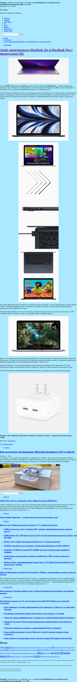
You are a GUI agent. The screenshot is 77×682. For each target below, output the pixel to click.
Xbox (6, 25)
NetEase (64, 647)
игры (37, 656)
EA (41, 647)
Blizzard (14, 647)
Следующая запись (6, 444)
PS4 (38, 650)
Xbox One (47, 653)
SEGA (51, 650)
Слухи (22, 656)
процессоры (51, 656)
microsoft (57, 647)
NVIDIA (2, 650)
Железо (6, 27)
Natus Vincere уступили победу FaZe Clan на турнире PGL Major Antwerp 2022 (38, 638)
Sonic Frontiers (56, 650)
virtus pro (34, 653)
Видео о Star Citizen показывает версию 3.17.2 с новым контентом (28, 525)
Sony (62, 650)
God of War (44, 647)
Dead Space (24, 647)
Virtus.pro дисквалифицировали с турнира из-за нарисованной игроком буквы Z (39, 618)
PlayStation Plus (33, 650)
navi (61, 647)
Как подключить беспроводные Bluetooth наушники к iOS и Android (37, 452)
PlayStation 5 (25, 650)
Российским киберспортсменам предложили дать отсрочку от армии (34, 614)
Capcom (19, 647)
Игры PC (13, 656)
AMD (2, 647)
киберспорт (44, 656)
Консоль (18, 656)
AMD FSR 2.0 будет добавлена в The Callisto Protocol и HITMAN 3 (28, 501)
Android (6, 20)
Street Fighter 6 (7, 653)
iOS (53, 647)
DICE (38, 647)
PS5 (47, 650)
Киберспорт (8, 29)
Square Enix (67, 650)
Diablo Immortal (32, 647)
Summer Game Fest (16, 653)
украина (57, 656)
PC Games (12, 650)
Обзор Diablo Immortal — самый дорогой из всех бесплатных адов (29, 517)
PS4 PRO (43, 650)
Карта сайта (8, 31)
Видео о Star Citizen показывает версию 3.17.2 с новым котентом (32, 542)
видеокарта (29, 656)
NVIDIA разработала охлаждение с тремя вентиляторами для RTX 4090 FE (37, 546)
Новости (7, 18)
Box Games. (4, 9)
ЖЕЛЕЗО (55, 653)
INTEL (49, 647)
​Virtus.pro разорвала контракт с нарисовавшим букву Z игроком (32, 628)
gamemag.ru (11, 441)
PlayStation (7, 22)
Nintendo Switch (71, 647)
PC (5, 23)
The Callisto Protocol (26, 653)
